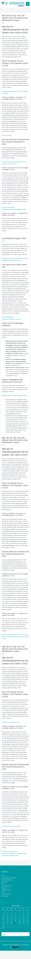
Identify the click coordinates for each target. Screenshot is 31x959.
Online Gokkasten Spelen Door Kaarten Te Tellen (15, 258)
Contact (3, 892)
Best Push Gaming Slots (8, 207)
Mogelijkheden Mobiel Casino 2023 (11, 260)
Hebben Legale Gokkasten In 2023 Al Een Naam (15, 634)
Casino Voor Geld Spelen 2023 (10, 855)
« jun (2, 927)
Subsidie (3, 888)
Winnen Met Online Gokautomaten (11, 826)
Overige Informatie (6, 890)
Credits (21, 945)
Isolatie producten (6, 894)
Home (3, 875)
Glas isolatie (4, 896)
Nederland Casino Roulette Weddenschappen (14, 209)
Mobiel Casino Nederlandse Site (10, 722)
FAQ (2, 884)
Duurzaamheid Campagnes (8, 877)
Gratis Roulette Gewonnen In (10, 851)
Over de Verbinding (6, 879)
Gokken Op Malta (6, 135)
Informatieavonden (6, 886)
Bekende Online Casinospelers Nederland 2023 (14, 395)
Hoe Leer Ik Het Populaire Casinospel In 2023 (14, 853)
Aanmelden (4, 882)
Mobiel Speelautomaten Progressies (11, 319)
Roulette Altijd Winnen (8, 317)
